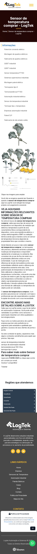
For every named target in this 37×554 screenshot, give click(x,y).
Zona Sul (6, 400)
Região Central (8, 390)
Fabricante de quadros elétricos (15, 59)
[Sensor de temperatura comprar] (18, 135)
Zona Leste (7, 404)
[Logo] (18, 426)
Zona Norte (7, 394)
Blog (18, 488)
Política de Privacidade (18, 495)
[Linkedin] (23, 451)
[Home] (12, 5)
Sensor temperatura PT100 (14, 73)
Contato (19, 492)
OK (33, 528)
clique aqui (25, 358)
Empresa (18, 471)
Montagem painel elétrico (13, 82)
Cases (18, 485)
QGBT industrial (10, 64)
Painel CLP (8, 115)
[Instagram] (18, 451)
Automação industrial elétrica (14, 96)
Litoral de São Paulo (9, 410)
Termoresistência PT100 (13, 92)
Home (5, 31)
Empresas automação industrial (15, 111)
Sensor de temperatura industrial (16, 101)
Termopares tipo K (11, 87)
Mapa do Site (18, 499)
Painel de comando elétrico (14, 49)
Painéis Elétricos (18, 481)
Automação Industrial (18, 478)
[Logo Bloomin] (18, 549)
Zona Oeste (7, 397)
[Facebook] (13, 451)
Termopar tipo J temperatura (14, 106)
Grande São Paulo (9, 407)
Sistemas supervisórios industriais (16, 78)
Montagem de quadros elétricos (16, 54)
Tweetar (4, 367)
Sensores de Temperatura (18, 474)
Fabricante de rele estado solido (16, 120)
